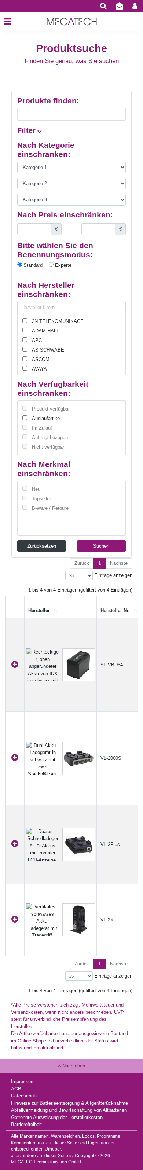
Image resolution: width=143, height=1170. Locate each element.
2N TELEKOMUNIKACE (58, 321)
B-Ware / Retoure (50, 508)
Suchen (101, 546)
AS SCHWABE (48, 350)
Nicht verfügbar (48, 447)
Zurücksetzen (41, 546)
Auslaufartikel (46, 418)
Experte (63, 265)
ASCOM (41, 359)
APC (37, 340)
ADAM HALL (45, 331)
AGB (16, 1089)
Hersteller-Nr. (115, 610)
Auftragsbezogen (50, 437)
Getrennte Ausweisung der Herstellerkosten (57, 1117)
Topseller (41, 498)
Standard (32, 265)
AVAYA (39, 369)
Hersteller (39, 610)
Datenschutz (24, 1096)
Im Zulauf (42, 428)
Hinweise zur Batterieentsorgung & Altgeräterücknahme (69, 1103)
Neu (36, 489)
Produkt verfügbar (51, 409)
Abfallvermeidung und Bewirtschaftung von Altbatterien (69, 1110)
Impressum (23, 1081)
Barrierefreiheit (26, 1124)
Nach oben (73, 1065)
